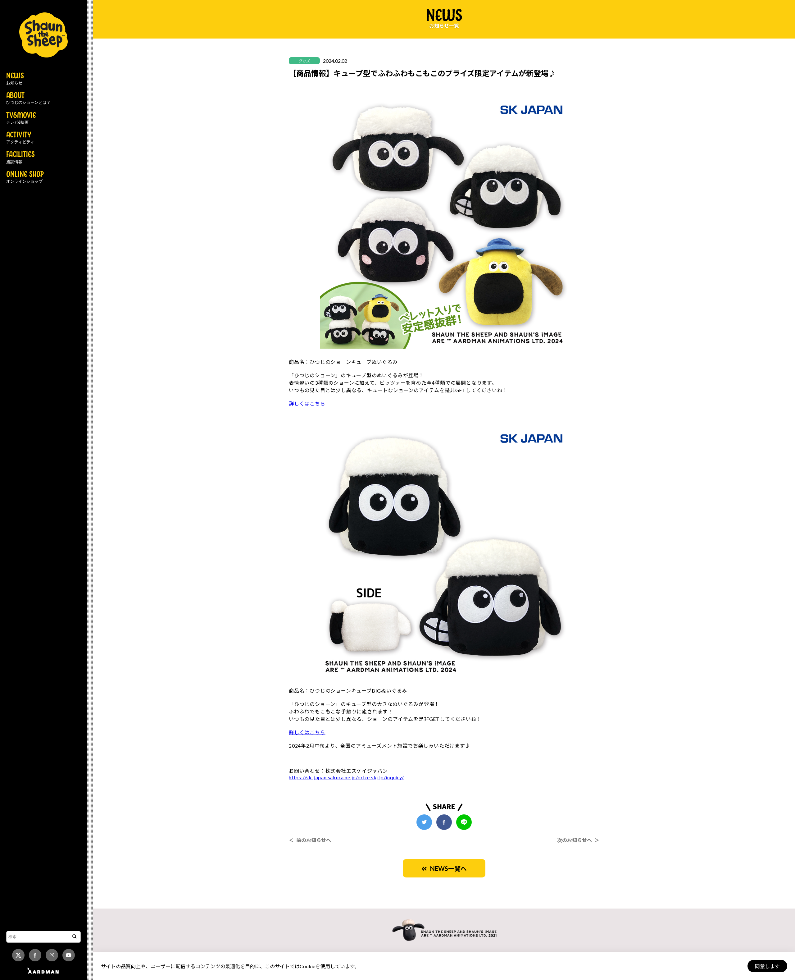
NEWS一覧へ (447, 868)
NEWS (15, 79)
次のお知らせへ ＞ (578, 840)
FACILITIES (20, 157)
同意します (767, 966)
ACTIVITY (20, 138)
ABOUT (28, 98)
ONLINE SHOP (25, 177)
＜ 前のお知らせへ (310, 840)
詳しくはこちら (307, 403)
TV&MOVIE (21, 118)
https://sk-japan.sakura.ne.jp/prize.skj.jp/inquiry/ (346, 777)
